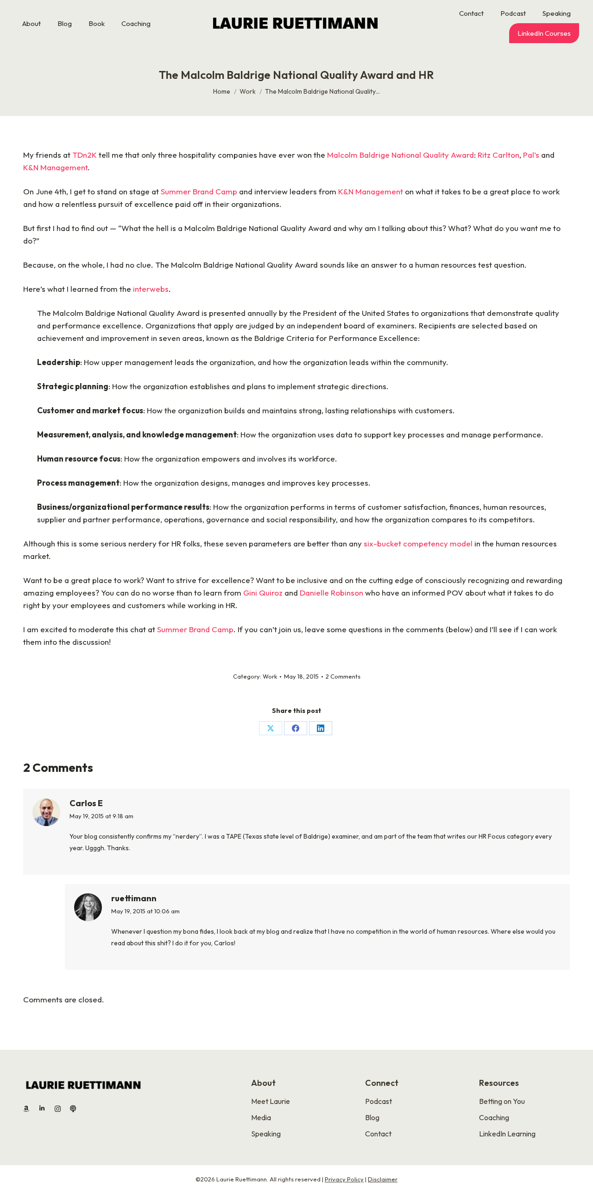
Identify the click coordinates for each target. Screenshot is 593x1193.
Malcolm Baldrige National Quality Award (400, 155)
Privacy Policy (344, 1179)
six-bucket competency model (418, 543)
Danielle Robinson (331, 592)
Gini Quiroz (262, 592)
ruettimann (134, 898)
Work (270, 676)
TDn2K (84, 155)
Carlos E (86, 803)
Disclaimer (382, 1179)
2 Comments (343, 676)
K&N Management (55, 167)
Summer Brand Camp (199, 191)
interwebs (151, 289)
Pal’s (531, 155)
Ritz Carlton (498, 155)
